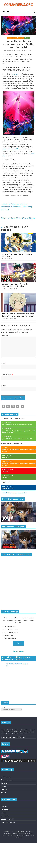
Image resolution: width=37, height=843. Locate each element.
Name (3, 363)
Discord (3, 786)
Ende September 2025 (10, 149)
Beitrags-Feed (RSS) (7, 819)
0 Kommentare (28, 50)
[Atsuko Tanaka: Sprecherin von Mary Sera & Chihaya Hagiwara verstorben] (18, 294)
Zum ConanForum (7, 780)
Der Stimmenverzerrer (11, 632)
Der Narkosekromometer (12, 629)
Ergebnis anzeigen (18, 651)
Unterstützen (5, 810)
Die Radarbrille (8, 635)
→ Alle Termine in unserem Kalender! (14, 493)
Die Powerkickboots (10, 638)
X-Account (15, 74)
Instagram (4, 783)
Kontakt (3, 813)
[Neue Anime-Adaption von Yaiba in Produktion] (18, 234)
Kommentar (5, 336)
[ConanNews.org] (3, 12)
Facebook (4, 789)
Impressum (4, 816)
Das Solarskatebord (10, 626)
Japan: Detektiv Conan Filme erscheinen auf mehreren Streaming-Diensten (16, 207)
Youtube (3, 792)
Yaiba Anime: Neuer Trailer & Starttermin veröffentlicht (14, 285)
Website (4, 385)
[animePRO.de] (5, 755)
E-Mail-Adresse (7, 374)
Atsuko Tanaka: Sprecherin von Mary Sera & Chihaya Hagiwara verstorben (18, 315)
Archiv (3, 707)
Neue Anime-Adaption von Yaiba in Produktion (17, 255)
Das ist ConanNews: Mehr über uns (14, 737)
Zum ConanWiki (6, 777)
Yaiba (27, 38)
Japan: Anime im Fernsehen (15, 38)
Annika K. (18, 50)
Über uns (4, 806)
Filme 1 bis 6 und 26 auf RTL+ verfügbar (18, 219)
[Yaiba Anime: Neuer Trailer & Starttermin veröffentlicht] (18, 264)
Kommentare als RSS (8, 822)
